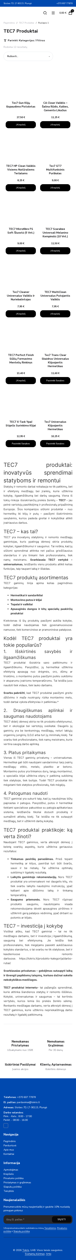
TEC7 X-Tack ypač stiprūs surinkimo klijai (21, 423)
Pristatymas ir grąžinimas (17, 1182)
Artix (48, 1254)
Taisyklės (9, 1191)
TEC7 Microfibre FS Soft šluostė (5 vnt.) (20, 230)
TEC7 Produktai (26, 22)
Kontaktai (9, 1154)
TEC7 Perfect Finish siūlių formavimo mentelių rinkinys (21, 358)
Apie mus (9, 1149)
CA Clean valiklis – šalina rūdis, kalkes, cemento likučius (55, 106)
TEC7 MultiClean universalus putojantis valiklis (55, 295)
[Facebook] (53, 3)
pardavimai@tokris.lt (28, 1102)
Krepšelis (9, 1174)
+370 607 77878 (26, 1097)
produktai (57, 509)
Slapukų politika (13, 1186)
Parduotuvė (10, 1145)
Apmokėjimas (11, 1169)
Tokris (25, 1250)
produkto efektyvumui (58, 721)
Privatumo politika (14, 1178)
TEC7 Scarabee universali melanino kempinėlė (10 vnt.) (55, 232)
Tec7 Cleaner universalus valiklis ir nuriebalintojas (21, 295)
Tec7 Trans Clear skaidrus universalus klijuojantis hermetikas (55, 360)
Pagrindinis (9, 22)
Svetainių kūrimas (35, 1254)
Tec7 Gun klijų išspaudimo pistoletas (20, 104)
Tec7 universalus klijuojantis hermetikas (55, 425)
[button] (21, 124)
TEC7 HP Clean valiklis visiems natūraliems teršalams (21, 169)
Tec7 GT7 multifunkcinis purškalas (55, 169)
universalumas (13, 564)
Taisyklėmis (50, 1228)
